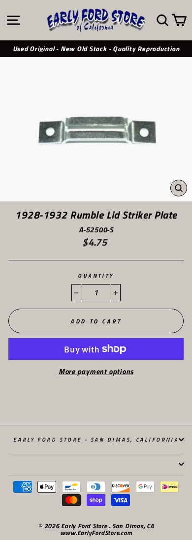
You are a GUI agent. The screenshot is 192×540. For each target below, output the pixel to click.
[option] (96, 49)
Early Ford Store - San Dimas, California (96, 439)
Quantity (96, 276)
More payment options (96, 372)
